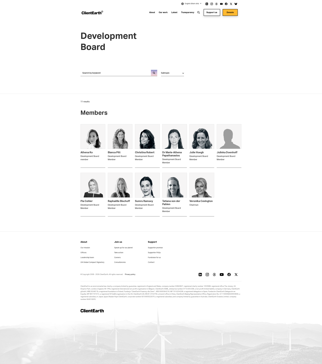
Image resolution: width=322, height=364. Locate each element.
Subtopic (165, 73)
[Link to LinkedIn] (207, 4)
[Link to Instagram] (211, 4)
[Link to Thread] (216, 4)
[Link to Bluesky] (236, 4)
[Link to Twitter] (231, 4)
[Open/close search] (198, 12)
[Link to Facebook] (226, 4)
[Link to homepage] (92, 12)
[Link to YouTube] (221, 4)
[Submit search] (154, 73)
